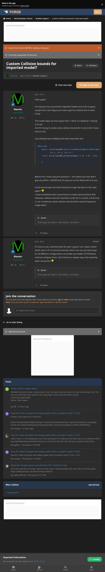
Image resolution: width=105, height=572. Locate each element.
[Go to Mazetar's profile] (7, 76)
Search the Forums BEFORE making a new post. (29, 48)
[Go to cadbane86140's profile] (7, 466)
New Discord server (17, 331)
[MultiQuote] (36, 233)
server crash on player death (24, 388)
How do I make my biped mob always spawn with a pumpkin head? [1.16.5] (45, 413)
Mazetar (14, 76)
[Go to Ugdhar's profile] (7, 436)
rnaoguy (16, 428)
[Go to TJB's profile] (7, 389)
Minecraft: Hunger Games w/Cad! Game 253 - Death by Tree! (39, 465)
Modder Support (40, 76)
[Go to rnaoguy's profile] (7, 414)
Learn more (5, 4)
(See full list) (93, 485)
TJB (14, 406)
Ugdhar (16, 445)
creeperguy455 (12, 492)
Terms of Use (39, 561)
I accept (96, 559)
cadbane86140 (19, 475)
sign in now (63, 299)
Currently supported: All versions (23, 55)
